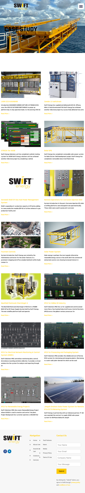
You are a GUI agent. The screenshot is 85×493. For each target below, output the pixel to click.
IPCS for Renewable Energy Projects (15, 406)
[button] (81, 6)
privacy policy (75, 482)
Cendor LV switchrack (52, 101)
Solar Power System (52, 251)
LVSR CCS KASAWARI (9, 101)
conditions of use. (65, 485)
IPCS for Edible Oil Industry (55, 303)
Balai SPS (48, 150)
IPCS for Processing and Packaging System (61, 352)
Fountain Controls (8, 251)
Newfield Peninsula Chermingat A (14, 303)
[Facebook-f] (5, 451)
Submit (61, 471)
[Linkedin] (9, 451)
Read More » (5, 114)
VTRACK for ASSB (8, 150)
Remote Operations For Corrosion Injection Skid (63, 199)
